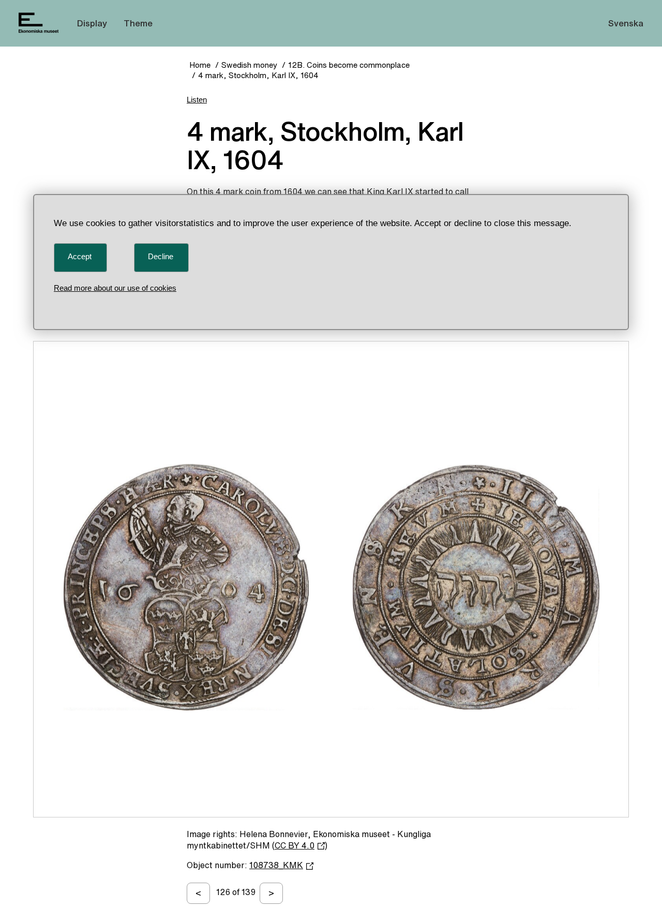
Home (199, 65)
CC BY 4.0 (294, 845)
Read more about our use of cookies (115, 288)
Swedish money (249, 65)
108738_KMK (276, 865)
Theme (138, 23)
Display (92, 23)
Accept (80, 256)
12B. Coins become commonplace (349, 65)
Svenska (625, 23)
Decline (160, 256)
